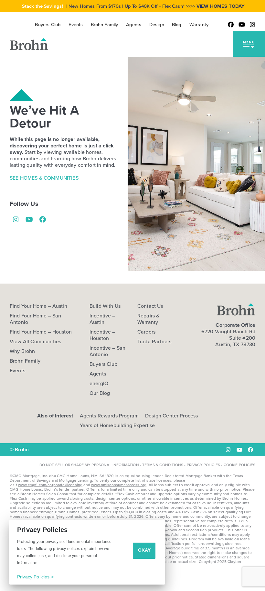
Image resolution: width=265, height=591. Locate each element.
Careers (146, 332)
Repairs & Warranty (148, 319)
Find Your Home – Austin (38, 306)
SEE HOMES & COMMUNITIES (44, 178)
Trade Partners (154, 341)
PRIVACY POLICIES (203, 465)
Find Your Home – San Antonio (35, 319)
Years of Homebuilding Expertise (117, 425)
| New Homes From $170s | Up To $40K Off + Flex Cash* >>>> (133, 6)
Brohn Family (25, 361)
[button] (249, 44)
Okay (144, 550)
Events (17, 370)
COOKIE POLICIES (239, 465)
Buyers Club (104, 364)
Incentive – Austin (102, 319)
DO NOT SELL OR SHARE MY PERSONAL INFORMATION (89, 465)
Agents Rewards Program (109, 415)
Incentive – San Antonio (107, 351)
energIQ (99, 383)
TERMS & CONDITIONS (162, 465)
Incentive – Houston (102, 335)
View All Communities (35, 341)
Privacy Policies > (35, 576)
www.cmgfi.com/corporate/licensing (50, 485)
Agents (98, 374)
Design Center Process (171, 415)
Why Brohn (22, 351)
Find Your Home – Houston (41, 332)
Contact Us (150, 306)
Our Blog (100, 393)
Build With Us (105, 306)
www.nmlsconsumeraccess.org (118, 485)
